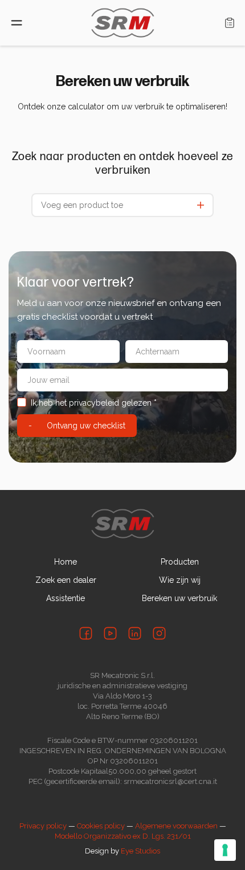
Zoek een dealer (65, 580)
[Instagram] (159, 633)
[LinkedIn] (134, 633)
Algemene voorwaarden (176, 826)
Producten (180, 561)
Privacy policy (43, 826)
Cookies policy (101, 826)
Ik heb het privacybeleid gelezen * (94, 402)
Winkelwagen (229, 23)
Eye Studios (140, 851)
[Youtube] (110, 633)
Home (65, 561)
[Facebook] (85, 633)
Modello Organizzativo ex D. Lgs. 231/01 (123, 836)
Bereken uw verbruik (179, 598)
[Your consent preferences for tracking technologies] (225, 850)
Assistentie (65, 598)
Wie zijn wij (180, 580)
